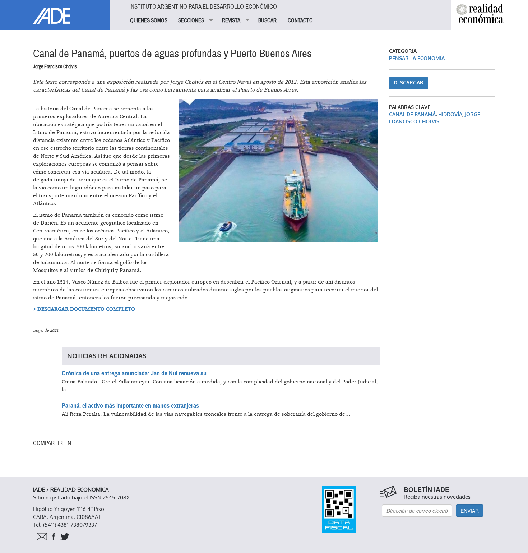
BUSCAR (267, 20)
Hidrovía (450, 114)
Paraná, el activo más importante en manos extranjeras (130, 406)
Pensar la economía (417, 58)
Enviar (469, 510)
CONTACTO (300, 20)
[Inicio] (55, 12)
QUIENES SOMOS (148, 20)
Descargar (408, 82)
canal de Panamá (412, 114)
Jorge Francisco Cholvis (434, 118)
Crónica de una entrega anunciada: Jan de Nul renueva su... (136, 373)
